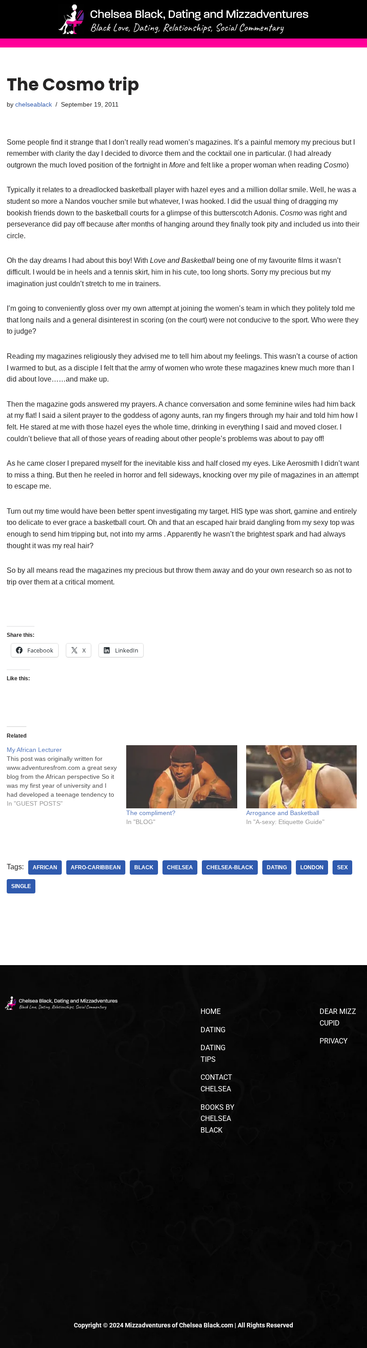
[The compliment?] (181, 776)
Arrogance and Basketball (282, 812)
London (312, 867)
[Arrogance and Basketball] (301, 776)
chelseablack (33, 104)
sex (342, 867)
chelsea (180, 867)
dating (277, 867)
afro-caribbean (96, 867)
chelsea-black (229, 867)
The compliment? (150, 812)
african (45, 867)
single (21, 886)
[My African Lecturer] (66, 776)
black (144, 867)
